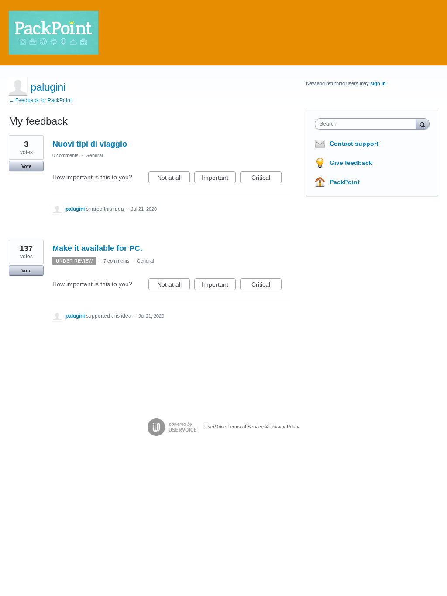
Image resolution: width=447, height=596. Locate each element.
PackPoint (345, 181)
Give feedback (351, 162)
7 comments (116, 261)
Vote (26, 166)
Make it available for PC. (97, 248)
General (94, 155)
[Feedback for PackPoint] (53, 33)
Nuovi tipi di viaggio (89, 144)
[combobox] (367, 124)
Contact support (354, 143)
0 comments (65, 155)
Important (219, 178)
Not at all (173, 178)
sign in (378, 83)
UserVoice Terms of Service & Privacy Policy (251, 426)
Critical (266, 178)
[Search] (423, 123)
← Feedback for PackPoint (40, 100)
